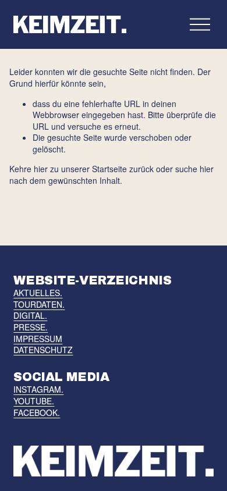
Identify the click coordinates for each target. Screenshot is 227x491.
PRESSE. (30, 327)
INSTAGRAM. (38, 389)
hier (41, 169)
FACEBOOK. (36, 412)
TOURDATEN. (39, 304)
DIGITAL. (30, 315)
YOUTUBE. (33, 401)
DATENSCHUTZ (43, 349)
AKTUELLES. (37, 292)
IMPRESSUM (37, 338)
